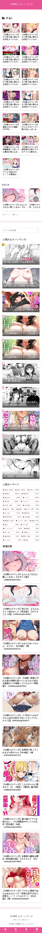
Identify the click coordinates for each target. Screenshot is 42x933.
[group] (15, 199)
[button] (36, 199)
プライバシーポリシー (21, 920)
